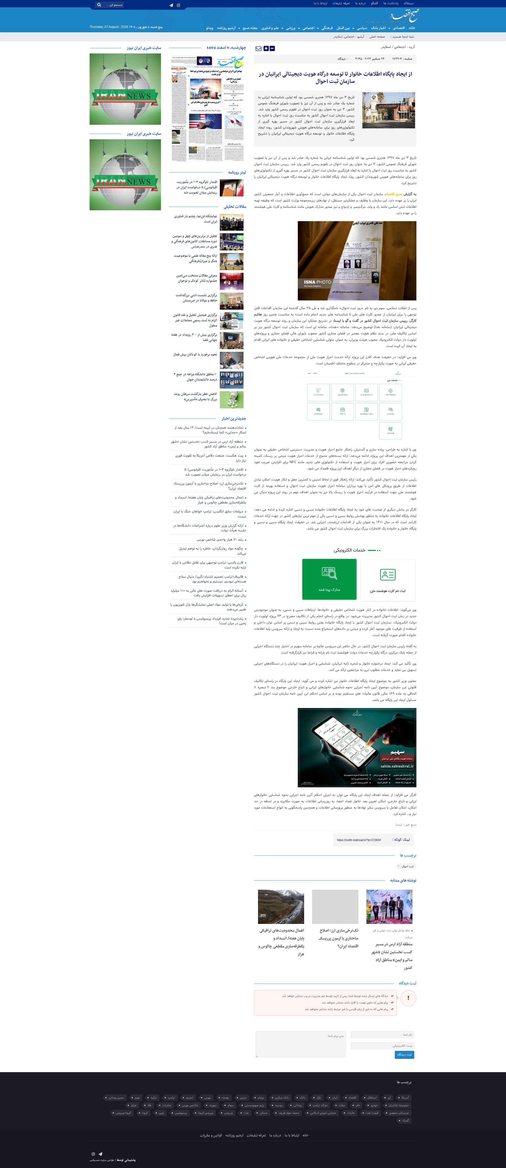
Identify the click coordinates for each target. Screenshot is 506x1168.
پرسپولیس (181, 1113)
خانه (412, 28)
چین (161, 1113)
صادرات (166, 1105)
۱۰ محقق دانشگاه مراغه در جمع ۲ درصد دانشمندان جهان (195, 377)
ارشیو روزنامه (234, 1135)
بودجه (225, 1097)
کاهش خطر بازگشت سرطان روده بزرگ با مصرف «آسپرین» (195, 396)
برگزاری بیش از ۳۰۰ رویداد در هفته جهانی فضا (194, 337)
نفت (246, 1113)
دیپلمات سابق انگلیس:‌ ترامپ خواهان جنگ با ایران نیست (210, 514)
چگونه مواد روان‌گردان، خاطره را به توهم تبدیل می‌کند (212, 551)
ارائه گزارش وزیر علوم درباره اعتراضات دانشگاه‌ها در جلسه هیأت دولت (209, 528)
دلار (358, 1105)
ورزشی (290, 28)
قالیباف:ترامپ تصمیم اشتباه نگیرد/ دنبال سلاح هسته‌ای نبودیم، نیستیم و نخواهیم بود (212, 579)
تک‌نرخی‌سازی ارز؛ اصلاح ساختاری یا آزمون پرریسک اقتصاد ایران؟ (338, 938)
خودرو (374, 1105)
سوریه (213, 1105)
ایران (335, 1097)
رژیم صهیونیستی (254, 1105)
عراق (134, 1105)
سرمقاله (409, 3)
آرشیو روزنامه (226, 28)
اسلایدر (338, 36)
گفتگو (374, 3)
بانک (302, 1097)
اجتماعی (308, 28)
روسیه (279, 1105)
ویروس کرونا (205, 1113)
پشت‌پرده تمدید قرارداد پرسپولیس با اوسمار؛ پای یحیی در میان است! (211, 621)
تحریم (189, 1097)
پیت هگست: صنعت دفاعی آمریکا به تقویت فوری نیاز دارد (210, 458)
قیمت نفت (372, 1113)
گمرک (405, 1120)
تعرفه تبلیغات (341, 3)
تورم (137, 1097)
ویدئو (209, 28)
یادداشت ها (390, 3)
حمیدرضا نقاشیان (399, 1105)
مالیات (351, 1113)
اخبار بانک (378, 28)
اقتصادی (399, 28)
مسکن (263, 1113)
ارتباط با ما (320, 3)
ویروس (228, 1113)
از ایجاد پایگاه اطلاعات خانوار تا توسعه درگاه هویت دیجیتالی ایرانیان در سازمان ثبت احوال (335, 78)
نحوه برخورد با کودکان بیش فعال (195, 355)
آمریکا (405, 1097)
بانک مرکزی (282, 1097)
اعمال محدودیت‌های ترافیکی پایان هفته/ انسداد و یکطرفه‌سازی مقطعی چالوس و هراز (210, 500)
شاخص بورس (190, 1105)
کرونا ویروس (123, 1113)
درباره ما (360, 3)
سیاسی (362, 28)
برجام (261, 1097)
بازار (319, 1097)
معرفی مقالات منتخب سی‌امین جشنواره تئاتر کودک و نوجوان (196, 278)
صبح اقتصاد (394, 194)
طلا (149, 1105)
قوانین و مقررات (211, 1135)
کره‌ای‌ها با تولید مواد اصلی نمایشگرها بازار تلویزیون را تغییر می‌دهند (208, 607)
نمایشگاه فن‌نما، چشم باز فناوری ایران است (195, 219)
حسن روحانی (116, 1097)
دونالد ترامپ (320, 1105)
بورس (207, 1097)
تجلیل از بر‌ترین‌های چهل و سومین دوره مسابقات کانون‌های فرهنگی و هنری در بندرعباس (194, 241)
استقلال (372, 1097)
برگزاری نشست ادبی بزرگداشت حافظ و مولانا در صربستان (196, 298)
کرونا (145, 1113)
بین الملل (343, 28)
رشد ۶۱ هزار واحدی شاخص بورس (220, 540)
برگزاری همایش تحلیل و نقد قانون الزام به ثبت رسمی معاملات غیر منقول (195, 320)
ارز (389, 1097)
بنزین (243, 1097)
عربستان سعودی (399, 1113)
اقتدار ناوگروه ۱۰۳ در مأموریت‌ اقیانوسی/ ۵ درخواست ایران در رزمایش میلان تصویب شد (196, 187)
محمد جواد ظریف (289, 1113)
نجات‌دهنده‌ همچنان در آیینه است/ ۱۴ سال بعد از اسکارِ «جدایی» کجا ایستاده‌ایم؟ (210, 430)
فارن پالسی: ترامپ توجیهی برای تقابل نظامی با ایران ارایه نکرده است (209, 565)
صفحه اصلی (377, 36)
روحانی (298, 1105)
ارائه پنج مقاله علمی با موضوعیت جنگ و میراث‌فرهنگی (195, 258)
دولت (342, 1105)
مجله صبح (250, 28)
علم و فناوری (270, 28)
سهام (231, 1105)
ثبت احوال (408, 866)
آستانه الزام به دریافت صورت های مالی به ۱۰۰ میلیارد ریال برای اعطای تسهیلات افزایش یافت (208, 593)
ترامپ (171, 1097)
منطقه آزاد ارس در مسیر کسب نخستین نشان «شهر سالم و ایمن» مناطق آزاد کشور (208, 444)
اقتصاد (352, 1097)
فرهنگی (327, 28)
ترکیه (154, 1097)
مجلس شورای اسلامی (323, 1113)
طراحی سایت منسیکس (102, 1160)
